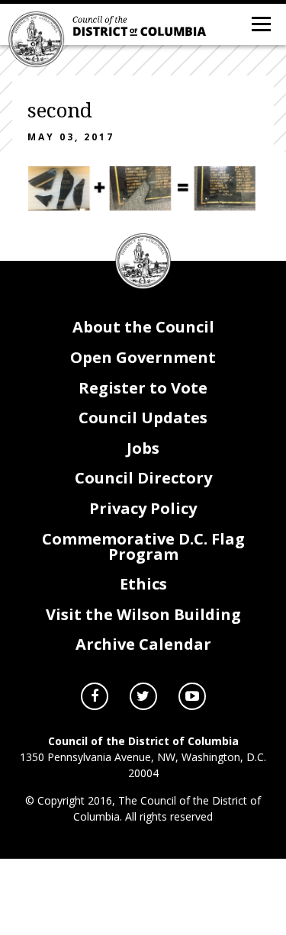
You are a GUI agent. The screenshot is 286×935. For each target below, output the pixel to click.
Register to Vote (143, 388)
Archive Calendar (143, 644)
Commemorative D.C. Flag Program (143, 546)
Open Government (143, 357)
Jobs (143, 448)
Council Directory (143, 478)
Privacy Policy (143, 508)
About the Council (143, 326)
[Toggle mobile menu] (260, 22)
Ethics (143, 584)
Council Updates (143, 417)
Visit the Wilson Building (143, 614)
